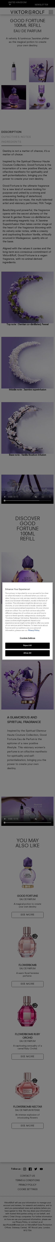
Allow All (27, 653)
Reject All (27, 645)
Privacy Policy (33, 630)
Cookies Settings (27, 638)
